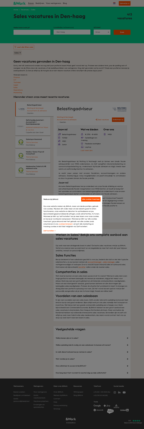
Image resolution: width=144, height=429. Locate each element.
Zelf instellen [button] (48, 231)
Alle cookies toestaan (91, 199)
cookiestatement (66, 224)
